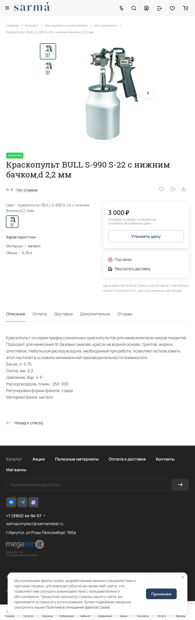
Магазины (16, 469)
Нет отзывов (27, 189)
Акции (38, 459)
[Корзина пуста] (185, 7)
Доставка (63, 314)
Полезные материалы (77, 459)
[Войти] (146, 7)
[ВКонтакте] (11, 502)
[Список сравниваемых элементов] (159, 7)
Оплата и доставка (127, 459)
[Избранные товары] (172, 7)
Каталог (14, 459)
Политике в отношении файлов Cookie (78, 607)
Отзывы (125, 314)
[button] (147, 93)
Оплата (39, 314)
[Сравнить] (173, 189)
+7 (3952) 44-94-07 (23, 516)
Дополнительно (95, 314)
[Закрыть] (182, 577)
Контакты (165, 459)
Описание (15, 314)
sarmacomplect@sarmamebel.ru (34, 523)
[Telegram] (22, 502)
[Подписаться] (180, 485)
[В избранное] (161, 189)
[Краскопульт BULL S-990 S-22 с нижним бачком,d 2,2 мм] (107, 93)
